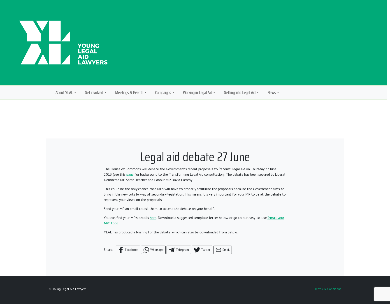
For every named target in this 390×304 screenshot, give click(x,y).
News (271, 92)
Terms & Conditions (327, 289)
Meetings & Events (129, 92)
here (153, 217)
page (130, 174)
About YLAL (64, 92)
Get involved (94, 92)
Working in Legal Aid (197, 92)
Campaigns (163, 92)
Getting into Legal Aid (239, 92)
